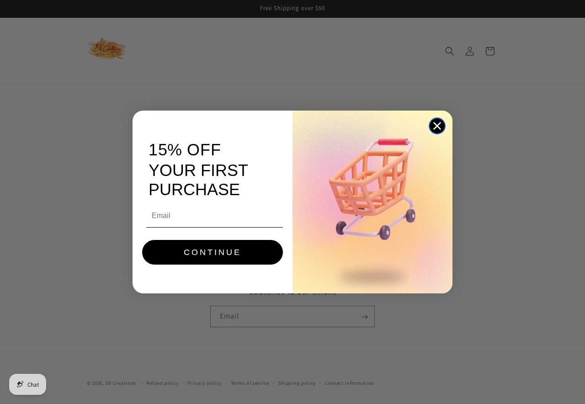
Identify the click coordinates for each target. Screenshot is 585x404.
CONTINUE (212, 252)
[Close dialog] (437, 126)
